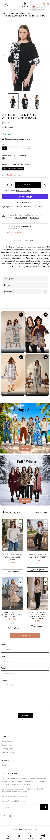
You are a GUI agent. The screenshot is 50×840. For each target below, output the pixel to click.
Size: (4, 144)
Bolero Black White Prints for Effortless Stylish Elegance (37, 556)
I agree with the (17, 191)
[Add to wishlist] (45, 185)
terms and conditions (23, 191)
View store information (14, 232)
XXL (28, 148)
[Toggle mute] (21, 315)
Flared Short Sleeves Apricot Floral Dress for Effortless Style (12, 614)
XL (22, 148)
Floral (12, 623)
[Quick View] (20, 525)
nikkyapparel (8, 127)
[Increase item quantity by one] (11, 185)
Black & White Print (3, 158)
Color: (14, 155)
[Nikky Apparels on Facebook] (4, 816)
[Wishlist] (20, 521)
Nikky (21, 829)
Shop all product (41, 512)
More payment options (25, 202)
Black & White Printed (37, 564)
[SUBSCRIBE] (44, 807)
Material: (18, 164)
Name (3, 644)
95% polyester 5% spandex (13, 169)
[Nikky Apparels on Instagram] (10, 816)
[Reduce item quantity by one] (4, 185)
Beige (12, 566)
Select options (13, 572)
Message (4, 680)
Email (3, 656)
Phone (3, 668)
